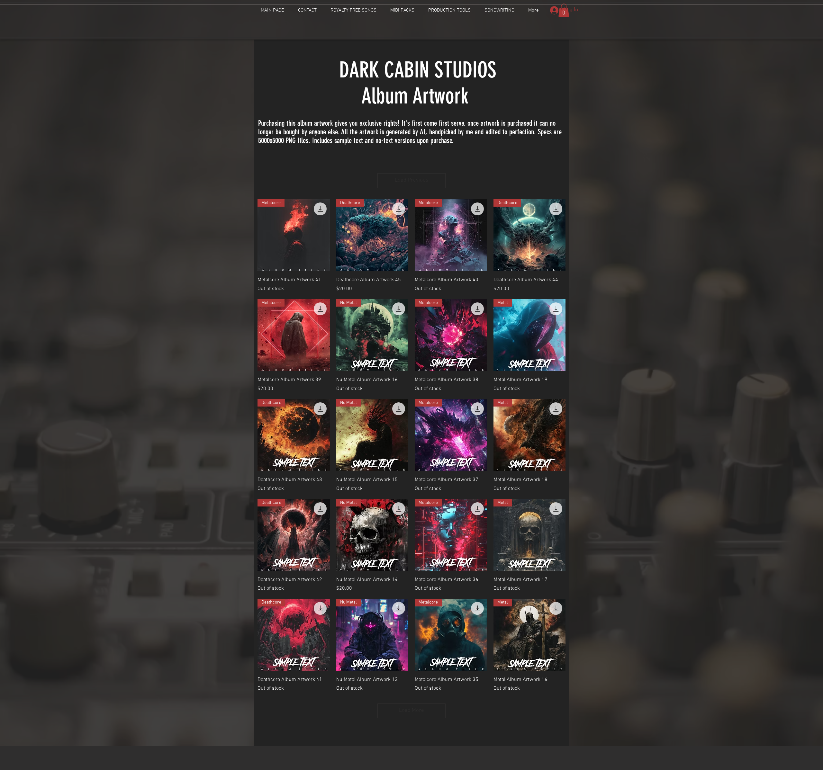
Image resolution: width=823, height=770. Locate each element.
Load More (411, 710)
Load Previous (411, 180)
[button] (563, 10)
